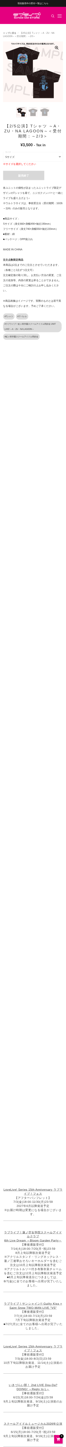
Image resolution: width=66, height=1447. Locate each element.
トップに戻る (9, 33)
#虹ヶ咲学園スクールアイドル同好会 (21, 336)
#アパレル (22, 316)
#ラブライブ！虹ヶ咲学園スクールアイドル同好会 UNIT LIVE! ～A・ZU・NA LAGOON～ (30, 326)
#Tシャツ (9, 316)
